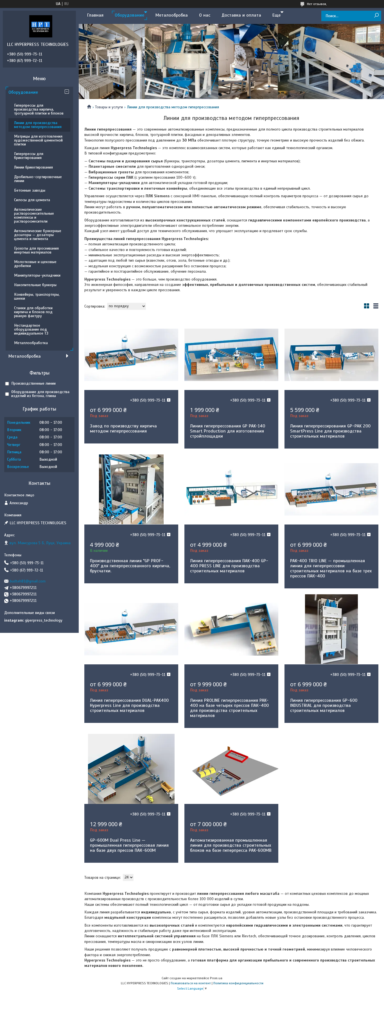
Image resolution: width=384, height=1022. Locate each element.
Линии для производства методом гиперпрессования (38, 124)
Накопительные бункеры (35, 285)
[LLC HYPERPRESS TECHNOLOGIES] (40, 26)
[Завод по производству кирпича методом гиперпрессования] (131, 355)
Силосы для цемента (32, 200)
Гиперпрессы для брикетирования (28, 155)
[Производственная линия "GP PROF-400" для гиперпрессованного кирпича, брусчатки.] (131, 489)
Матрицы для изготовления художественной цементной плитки (38, 140)
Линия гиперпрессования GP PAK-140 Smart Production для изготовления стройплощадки (227, 431)
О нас (204, 15)
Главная (95, 15)
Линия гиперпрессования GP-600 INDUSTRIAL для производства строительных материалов (323, 705)
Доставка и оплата (241, 15)
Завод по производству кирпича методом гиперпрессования (123, 428)
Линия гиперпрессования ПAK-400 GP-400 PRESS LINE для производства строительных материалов (229, 565)
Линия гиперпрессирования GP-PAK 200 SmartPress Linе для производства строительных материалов (330, 431)
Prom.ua (216, 978)
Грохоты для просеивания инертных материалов (36, 250)
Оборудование (129, 15)
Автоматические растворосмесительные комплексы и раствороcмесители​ (34, 215)
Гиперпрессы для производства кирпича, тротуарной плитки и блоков (39, 109)
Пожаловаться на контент (191, 983)
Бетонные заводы (29, 190)
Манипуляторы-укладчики (37, 275)
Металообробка (171, 15)
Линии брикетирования (33, 167)
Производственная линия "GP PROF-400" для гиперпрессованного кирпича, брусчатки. (130, 565)
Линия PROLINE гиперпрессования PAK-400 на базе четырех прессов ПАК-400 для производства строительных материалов (229, 708)
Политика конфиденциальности (238, 983)
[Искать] (376, 16)
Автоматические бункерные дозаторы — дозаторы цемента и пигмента (37, 234)
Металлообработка (31, 342)
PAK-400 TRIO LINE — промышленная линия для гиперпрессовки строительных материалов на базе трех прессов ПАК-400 (331, 568)
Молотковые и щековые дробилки (35, 263)
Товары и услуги (109, 107)
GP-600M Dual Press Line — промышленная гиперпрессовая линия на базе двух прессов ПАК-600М (129, 845)
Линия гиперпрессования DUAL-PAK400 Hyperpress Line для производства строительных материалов (129, 705)
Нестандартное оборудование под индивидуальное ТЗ (31, 329)
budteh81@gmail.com (28, 581)
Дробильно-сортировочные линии (38, 178)
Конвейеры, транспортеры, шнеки (37, 296)
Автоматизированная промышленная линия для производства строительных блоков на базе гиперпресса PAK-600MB (231, 845)
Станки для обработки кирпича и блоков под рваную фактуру (33, 312)
